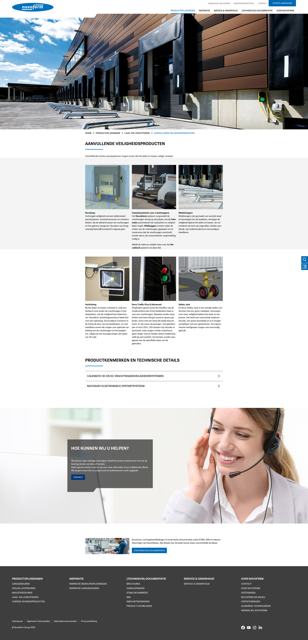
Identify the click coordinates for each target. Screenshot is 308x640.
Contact (262, 3)
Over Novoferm (250, 588)
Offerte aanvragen (282, 3)
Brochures (133, 583)
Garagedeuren (21, 583)
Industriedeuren (22, 592)
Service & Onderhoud (226, 10)
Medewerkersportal (244, 3)
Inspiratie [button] (204, 10)
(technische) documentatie (149, 550)
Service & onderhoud (197, 583)
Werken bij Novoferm (219, 3)
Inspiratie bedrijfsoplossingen (88, 583)
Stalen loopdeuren (23, 588)
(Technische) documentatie (257, 10)
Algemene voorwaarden (256, 606)
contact (78, 477)
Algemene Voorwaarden (38, 621)
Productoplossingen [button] (183, 10)
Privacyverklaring (89, 621)
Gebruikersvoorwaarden (65, 621)
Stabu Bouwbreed (137, 592)
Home (88, 133)
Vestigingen (248, 592)
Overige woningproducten (28, 601)
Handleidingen (135, 588)
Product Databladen (139, 606)
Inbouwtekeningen (138, 601)
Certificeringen (250, 601)
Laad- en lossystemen (137, 133)
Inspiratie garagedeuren (84, 588)
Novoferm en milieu (253, 597)
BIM (129, 597)
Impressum (17, 621)
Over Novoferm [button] (285, 10)
